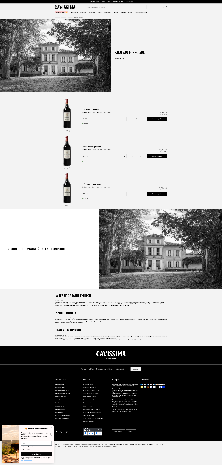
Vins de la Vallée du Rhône (62, 390)
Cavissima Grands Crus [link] (89, 387)
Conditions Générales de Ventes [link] (92, 412)
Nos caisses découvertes (62, 418)
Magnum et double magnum (62, 415)
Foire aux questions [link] (88, 421)
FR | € (159, 7)
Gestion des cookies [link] (88, 415)
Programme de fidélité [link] (89, 396)
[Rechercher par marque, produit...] (144, 7)
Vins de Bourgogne (60, 387)
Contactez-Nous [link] (88, 403)
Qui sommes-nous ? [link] (88, 400)
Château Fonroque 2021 (91, 184)
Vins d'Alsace (58, 403)
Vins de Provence (59, 400)
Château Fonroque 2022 (91, 109)
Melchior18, (115, 401)
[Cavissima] (65, 7)
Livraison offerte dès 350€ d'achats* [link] (111, 1)
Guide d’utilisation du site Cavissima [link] (93, 418)
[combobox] (116, 7)
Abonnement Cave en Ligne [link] (91, 390)
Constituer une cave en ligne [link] (91, 393)
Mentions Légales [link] (88, 406)
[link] (163, 7)
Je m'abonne (36, 454)
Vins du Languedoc (60, 406)
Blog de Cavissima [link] (88, 384)
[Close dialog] (51, 427)
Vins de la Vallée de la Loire (62, 393)
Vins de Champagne (60, 396)
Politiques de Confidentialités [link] (91, 409)
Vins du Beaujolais (60, 409)
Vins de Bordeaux (59, 384)
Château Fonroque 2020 (91, 147)
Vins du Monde (59, 412)
